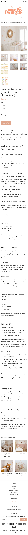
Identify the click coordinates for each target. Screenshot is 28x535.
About (14, 488)
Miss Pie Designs (15, 530)
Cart (26, 1)
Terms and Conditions (14, 490)
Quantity (3, 115)
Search (14, 486)
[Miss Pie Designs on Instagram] (15, 501)
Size (2, 102)
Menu (4, 1)
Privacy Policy (14, 492)
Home (2, 22)
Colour (3, 108)
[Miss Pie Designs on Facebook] (12, 501)
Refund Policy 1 (14, 494)
